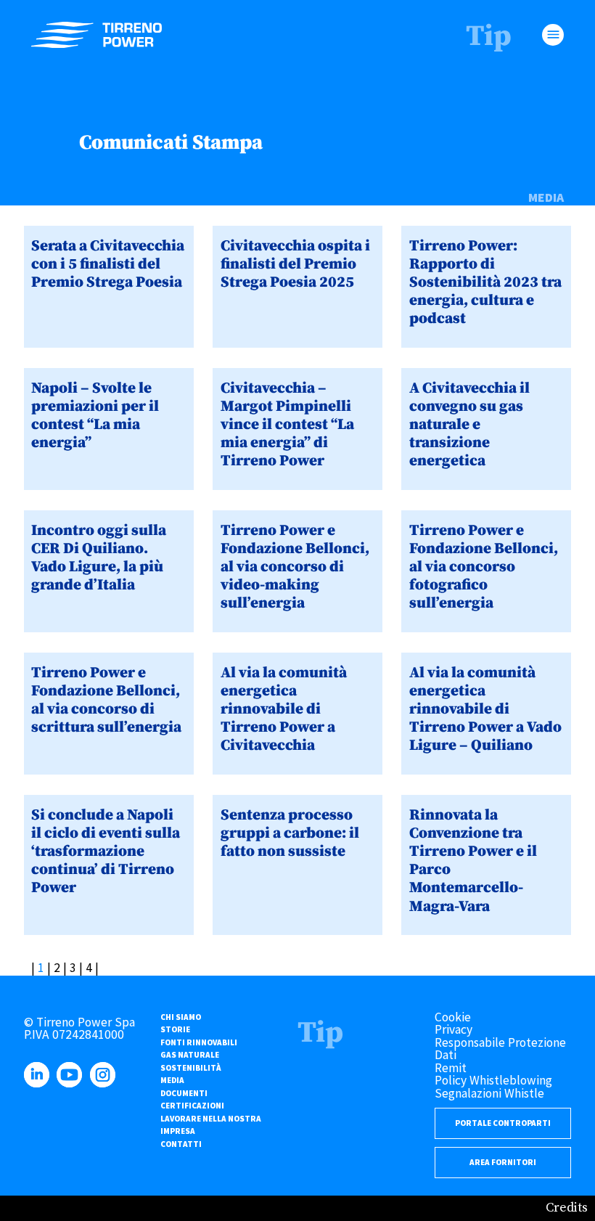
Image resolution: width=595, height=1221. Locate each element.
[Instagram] (105, 1083)
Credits (567, 1208)
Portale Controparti (503, 1123)
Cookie (453, 1017)
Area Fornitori (502, 1162)
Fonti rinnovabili (198, 1042)
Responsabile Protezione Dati (500, 1048)
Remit (451, 1068)
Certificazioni (192, 1105)
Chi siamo (180, 1017)
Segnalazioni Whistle (489, 1093)
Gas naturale (189, 1055)
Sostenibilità (190, 1068)
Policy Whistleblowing (493, 1080)
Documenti (184, 1093)
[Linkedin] (39, 1083)
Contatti (181, 1144)
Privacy (453, 1029)
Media (546, 197)
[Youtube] (72, 1083)
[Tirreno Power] (96, 35)
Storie (175, 1029)
